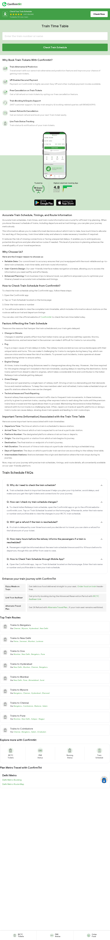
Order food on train (87, 586)
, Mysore (24, 628)
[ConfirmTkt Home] (11, 4)
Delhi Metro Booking (12, 780)
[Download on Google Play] (44, 203)
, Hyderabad (33, 628)
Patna (16, 641)
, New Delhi (43, 628)
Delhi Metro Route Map (13, 784)
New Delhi (18, 667)
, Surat (41, 680)
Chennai (17, 628)
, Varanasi (23, 641)
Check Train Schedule (55, 47)
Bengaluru (18, 693)
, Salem (45, 706)
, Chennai (34, 667)
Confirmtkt (46, 317)
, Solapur (34, 719)
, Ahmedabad (33, 680)
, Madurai (38, 706)
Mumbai (17, 654)
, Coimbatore (28, 706)
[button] (44, 203)
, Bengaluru (35, 654)
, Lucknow (39, 641)
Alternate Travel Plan (58, 607)
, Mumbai (31, 641)
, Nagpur (41, 719)
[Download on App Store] (66, 203)
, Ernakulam (41, 732)
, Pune (42, 654)
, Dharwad (45, 693)
